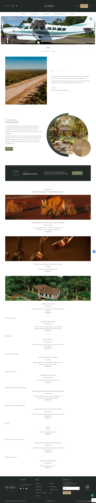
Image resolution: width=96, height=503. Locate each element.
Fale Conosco (53, 486)
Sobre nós (23, 14)
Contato (73, 14)
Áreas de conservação (60, 14)
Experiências (46, 14)
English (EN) (79, 8)
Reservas (84, 5)
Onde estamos (34, 14)
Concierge (53, 51)
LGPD (51, 492)
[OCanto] (49, 6)
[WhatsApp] (92, 495)
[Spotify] (26, 489)
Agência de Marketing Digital (82, 501)
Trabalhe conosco (54, 489)
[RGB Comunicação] (89, 501)
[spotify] (16, 6)
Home (42, 51)
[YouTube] (13, 6)
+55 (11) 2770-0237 (26, 485)
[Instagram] (23, 489)
